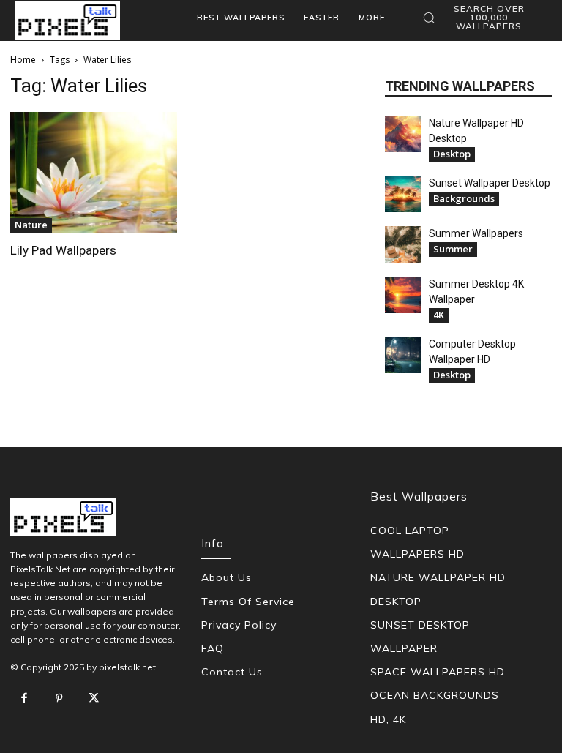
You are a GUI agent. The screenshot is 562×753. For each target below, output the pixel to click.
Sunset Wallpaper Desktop (489, 183)
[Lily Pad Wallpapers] (93, 172)
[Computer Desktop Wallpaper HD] (403, 355)
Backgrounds (464, 198)
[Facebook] (24, 699)
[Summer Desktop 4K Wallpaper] (403, 295)
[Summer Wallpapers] (403, 244)
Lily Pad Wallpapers (63, 250)
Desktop (452, 153)
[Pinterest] (59, 699)
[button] (482, 17)
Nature (31, 224)
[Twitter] (94, 699)
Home (23, 59)
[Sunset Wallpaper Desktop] (403, 194)
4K (438, 314)
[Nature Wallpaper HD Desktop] (403, 134)
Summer (453, 248)
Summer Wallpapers (476, 233)
